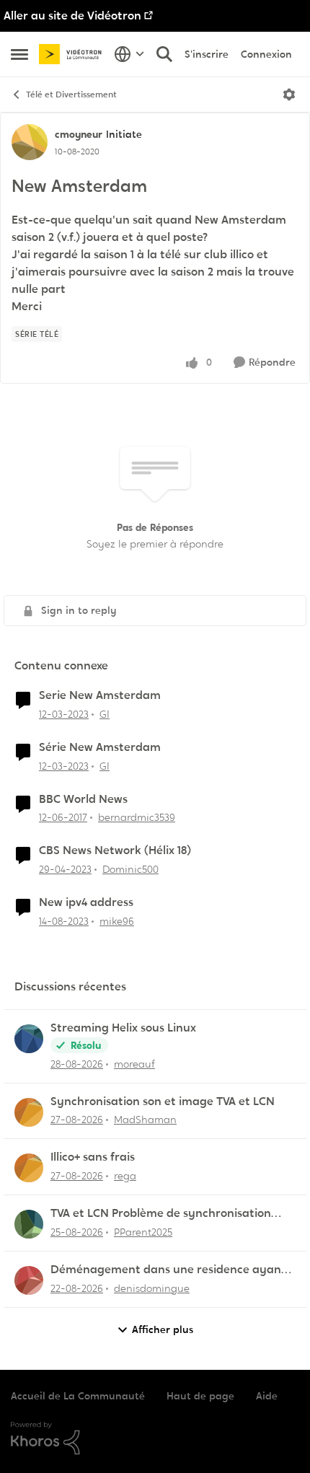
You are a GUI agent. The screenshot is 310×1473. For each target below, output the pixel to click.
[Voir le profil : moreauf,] (28, 1038)
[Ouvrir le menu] (289, 94)
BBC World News (83, 799)
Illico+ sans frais (92, 1157)
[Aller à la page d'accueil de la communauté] (73, 54)
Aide (267, 1395)
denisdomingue (152, 1288)
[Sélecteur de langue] (129, 54)
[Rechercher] (164, 54)
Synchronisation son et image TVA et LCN (162, 1101)
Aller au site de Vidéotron (72, 15)
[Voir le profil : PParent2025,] (28, 1224)
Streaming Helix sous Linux (123, 1028)
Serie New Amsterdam (100, 695)
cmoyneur (78, 134)
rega (125, 1175)
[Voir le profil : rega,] (28, 1167)
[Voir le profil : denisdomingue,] (28, 1280)
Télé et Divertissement (71, 94)
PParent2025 (143, 1232)
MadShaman (145, 1119)
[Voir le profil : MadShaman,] (28, 1112)
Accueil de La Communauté (78, 1395)
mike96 (116, 921)
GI (104, 714)
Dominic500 (130, 869)
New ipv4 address (86, 902)
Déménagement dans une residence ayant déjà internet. (168, 1270)
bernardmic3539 (136, 817)
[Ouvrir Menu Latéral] (19, 54)
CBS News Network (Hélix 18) (115, 850)
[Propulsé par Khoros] (155, 1438)
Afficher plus (162, 1329)
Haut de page (200, 1395)
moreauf (134, 1064)
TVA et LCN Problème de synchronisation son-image (160, 1213)
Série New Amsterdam (100, 747)
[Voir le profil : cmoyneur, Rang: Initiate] (30, 142)
